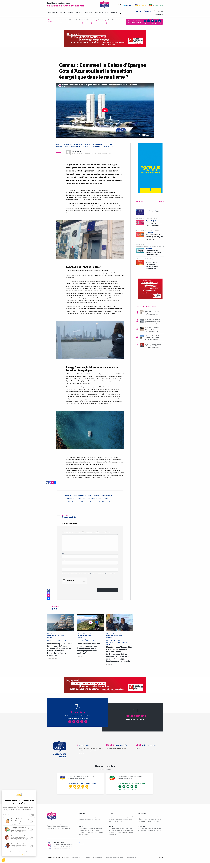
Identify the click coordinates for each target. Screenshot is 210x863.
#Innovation (140, 208)
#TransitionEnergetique (72, 146)
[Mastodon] (50, 483)
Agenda (138, 11)
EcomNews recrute (131, 857)
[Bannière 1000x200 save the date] (105, 38)
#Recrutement (69, 640)
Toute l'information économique (65, 4)
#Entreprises (110, 642)
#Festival (139, 258)
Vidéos (148, 11)
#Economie (80, 640)
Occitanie (63, 12)
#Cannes (106, 146)
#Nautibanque (110, 144)
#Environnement (98, 144)
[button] (121, 13)
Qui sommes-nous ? (77, 857)
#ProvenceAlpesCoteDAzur (97, 502)
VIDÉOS (81, 826)
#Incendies (62, 19)
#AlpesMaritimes (96, 146)
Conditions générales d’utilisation (114, 857)
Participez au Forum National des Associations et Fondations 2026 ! (153, 252)
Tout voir (159, 201)
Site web (64, 567)
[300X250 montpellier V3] (150, 289)
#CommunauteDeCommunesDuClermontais (81, 19)
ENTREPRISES (142, 813)
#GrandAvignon (152, 218)
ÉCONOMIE (82, 813)
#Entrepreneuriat (141, 230)
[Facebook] (47, 483)
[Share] (55, 483)
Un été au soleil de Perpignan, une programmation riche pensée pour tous (152, 265)
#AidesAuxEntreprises (73, 23)
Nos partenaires (59, 842)
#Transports (101, 19)
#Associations (140, 244)
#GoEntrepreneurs (155, 230)
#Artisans (86, 23)
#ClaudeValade (111, 640)
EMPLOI (111, 826)
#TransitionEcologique (114, 19)
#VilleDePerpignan (150, 258)
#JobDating (58, 640)
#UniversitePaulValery (99, 23)
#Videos (85, 146)
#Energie (87, 144)
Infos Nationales (52, 12)
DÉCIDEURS (141, 826)
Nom (63, 553)
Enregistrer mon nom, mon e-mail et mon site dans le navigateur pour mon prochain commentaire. (89, 573)
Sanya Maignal (76, 151)
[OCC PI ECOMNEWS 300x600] (150, 168)
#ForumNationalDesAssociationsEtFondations (150, 246)
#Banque (59, 144)
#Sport (88, 640)
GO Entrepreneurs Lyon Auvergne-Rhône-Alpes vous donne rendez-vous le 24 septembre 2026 (154, 237)
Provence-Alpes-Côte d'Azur (93, 12)
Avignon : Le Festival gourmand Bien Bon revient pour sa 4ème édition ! (154, 223)
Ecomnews (127, 5)
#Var (110, 502)
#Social (108, 644)
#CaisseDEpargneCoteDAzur (73, 144)
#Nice (62, 633)
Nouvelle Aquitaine (111, 12)
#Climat (61, 23)
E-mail (64, 560)
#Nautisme (59, 146)
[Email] (52, 483)
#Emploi (49, 640)
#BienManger (140, 218)
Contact (87, 857)
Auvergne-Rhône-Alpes (75, 12)
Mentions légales (97, 857)
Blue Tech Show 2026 (152, 212)
